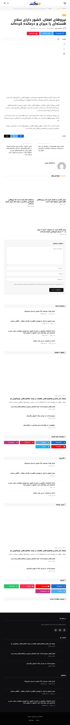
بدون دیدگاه (41, 28)
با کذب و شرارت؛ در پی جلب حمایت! (44, 341)
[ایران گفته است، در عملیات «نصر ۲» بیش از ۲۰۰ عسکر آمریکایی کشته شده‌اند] (51, 218)
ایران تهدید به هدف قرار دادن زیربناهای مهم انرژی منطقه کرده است (51, 201)
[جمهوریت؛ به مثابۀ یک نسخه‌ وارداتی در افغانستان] (61, 427)
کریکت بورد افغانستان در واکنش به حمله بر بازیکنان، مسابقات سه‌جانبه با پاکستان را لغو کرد (51, 148)
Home (37, 720)
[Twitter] (64, 49)
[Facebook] (64, 44)
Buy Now (31, 720)
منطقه (64, 15)
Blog (64, 396)
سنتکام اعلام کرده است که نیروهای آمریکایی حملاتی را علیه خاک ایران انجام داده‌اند (20, 202)
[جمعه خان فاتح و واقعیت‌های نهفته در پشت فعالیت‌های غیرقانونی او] (35, 375)
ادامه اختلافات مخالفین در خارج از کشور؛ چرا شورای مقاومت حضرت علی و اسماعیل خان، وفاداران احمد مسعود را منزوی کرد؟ (31, 332)
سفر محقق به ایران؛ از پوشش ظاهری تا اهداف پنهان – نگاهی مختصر (32, 321)
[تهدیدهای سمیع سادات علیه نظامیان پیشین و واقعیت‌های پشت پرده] (61, 409)
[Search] (5, 3)
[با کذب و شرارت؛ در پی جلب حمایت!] (61, 343)
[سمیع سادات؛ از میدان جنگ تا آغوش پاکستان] (61, 418)
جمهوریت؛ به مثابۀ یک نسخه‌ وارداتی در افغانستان (39, 425)
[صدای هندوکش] (35, 3)
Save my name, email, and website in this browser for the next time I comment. (37, 284)
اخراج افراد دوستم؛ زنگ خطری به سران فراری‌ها (40, 311)
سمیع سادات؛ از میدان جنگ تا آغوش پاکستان (41, 416)
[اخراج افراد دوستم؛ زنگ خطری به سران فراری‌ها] (61, 313)
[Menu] (65, 3)
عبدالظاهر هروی (58, 28)
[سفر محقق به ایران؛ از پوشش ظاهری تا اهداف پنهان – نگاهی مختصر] (61, 323)
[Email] (64, 53)
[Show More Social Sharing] (24, 33)
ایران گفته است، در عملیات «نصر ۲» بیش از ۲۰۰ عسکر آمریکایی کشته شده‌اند (51, 231)
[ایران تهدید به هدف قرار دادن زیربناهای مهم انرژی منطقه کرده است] (51, 188)
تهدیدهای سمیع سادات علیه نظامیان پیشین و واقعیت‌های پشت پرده (33, 407)
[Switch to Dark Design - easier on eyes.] (8, 3)
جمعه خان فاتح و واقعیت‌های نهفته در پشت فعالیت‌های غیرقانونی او (38, 399)
